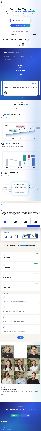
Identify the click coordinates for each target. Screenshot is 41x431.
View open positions (5, 397)
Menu (38, 2)
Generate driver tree (26, 415)
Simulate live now (14, 415)
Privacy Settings (3, 426)
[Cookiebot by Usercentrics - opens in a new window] (35, 204)
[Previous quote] (18, 97)
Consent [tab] (7, 207)
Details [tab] (20, 207)
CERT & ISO (3, 427)
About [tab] (34, 207)
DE (34, 2)
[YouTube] (3, 429)
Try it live (19, 337)
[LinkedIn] (1, 429)
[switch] (15, 222)
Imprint (2, 423)
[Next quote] (22, 97)
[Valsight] (4, 2)
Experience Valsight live (20, 25)
